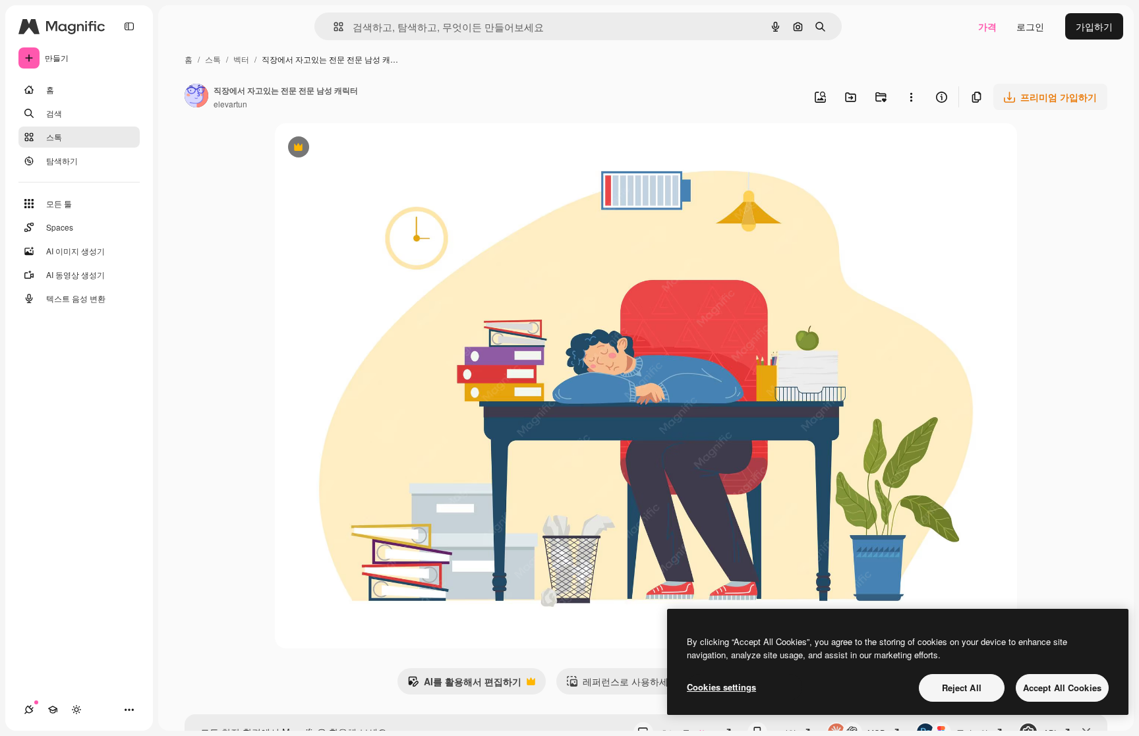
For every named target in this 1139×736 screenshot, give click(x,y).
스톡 (213, 59)
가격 (987, 26)
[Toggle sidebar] (129, 26)
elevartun (230, 103)
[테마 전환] (76, 709)
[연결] (29, 709)
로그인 (1030, 26)
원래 (351, 149)
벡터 (241, 59)
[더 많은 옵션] (911, 97)
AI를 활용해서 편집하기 (464, 684)
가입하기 (1094, 26)
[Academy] (52, 709)
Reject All (961, 687)
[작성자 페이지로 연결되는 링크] (196, 97)
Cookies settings (721, 687)
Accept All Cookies (1062, 687)
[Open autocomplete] (333, 27)
